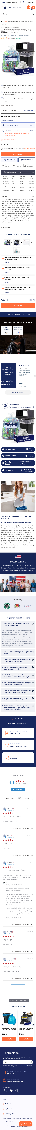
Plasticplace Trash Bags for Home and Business (18, 1118)
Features (18, 315)
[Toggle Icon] (2, 7)
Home (5, 21)
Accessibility (6, 1126)
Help (28, 315)
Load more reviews (17, 986)
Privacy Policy (23, 1065)
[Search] (33, 14)
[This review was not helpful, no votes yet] (31, 828)
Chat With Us (14, 759)
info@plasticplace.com (18, 746)
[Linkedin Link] (4, 1091)
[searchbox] (10, 798)
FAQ (24, 315)
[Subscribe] (31, 1062)
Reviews (10, 315)
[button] (33, 7)
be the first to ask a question (18, 1000)
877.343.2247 (15, 734)
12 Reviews (12, 38)
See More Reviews (18, 392)
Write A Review (18, 789)
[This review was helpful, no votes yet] (28, 828)
